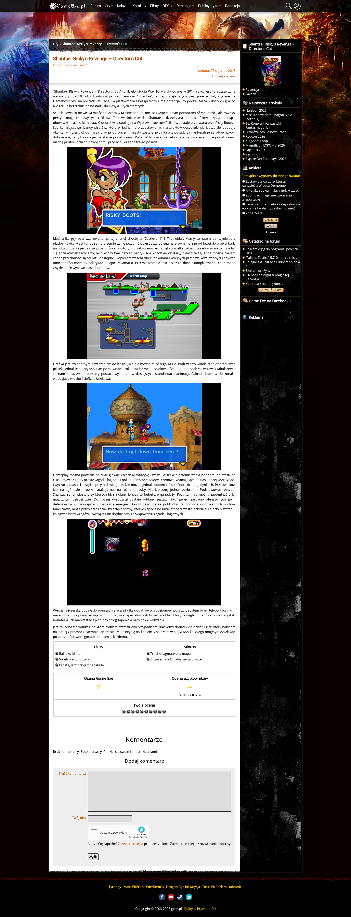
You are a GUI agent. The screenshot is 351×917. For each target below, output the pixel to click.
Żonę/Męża (254, 213)
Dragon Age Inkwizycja (183, 887)
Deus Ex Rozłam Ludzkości (222, 887)
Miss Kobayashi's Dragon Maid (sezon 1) (269, 117)
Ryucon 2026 (255, 136)
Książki (122, 6)
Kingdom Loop (257, 141)
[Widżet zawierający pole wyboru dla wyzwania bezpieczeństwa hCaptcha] (118, 832)
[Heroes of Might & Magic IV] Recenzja (267, 277)
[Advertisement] (175, 24)
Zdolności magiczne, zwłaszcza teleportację (267, 197)
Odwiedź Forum (271, 290)
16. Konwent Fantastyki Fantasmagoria (263, 125)
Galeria (251, 94)
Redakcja (232, 6)
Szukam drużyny (258, 270)
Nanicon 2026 (256, 110)
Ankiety (271, 232)
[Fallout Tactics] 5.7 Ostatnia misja (271, 257)
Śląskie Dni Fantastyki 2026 (266, 158)
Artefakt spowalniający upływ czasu (272, 190)
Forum (95, 6)
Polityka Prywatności (200, 908)
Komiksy (139, 6)
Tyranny (115, 887)
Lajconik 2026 (256, 150)
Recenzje (184, 6)
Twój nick (79, 818)
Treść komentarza (72, 773)
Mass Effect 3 (134, 887)
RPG (166, 6)
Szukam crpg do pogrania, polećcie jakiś (272, 251)
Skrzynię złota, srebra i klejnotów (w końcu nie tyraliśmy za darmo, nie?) (271, 206)
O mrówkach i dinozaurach (266, 132)
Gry (107, 6)
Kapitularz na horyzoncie (264, 283)
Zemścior (253, 154)
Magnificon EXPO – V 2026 (265, 145)
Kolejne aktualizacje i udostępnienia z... (273, 264)
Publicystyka (208, 6)
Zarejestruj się (129, 843)
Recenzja (252, 89)
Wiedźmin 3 (155, 887)
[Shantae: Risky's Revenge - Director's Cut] (144, 190)
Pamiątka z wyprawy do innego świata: (271, 176)
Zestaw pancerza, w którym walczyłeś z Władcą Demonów (264, 183)
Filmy (154, 6)
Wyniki (271, 226)
